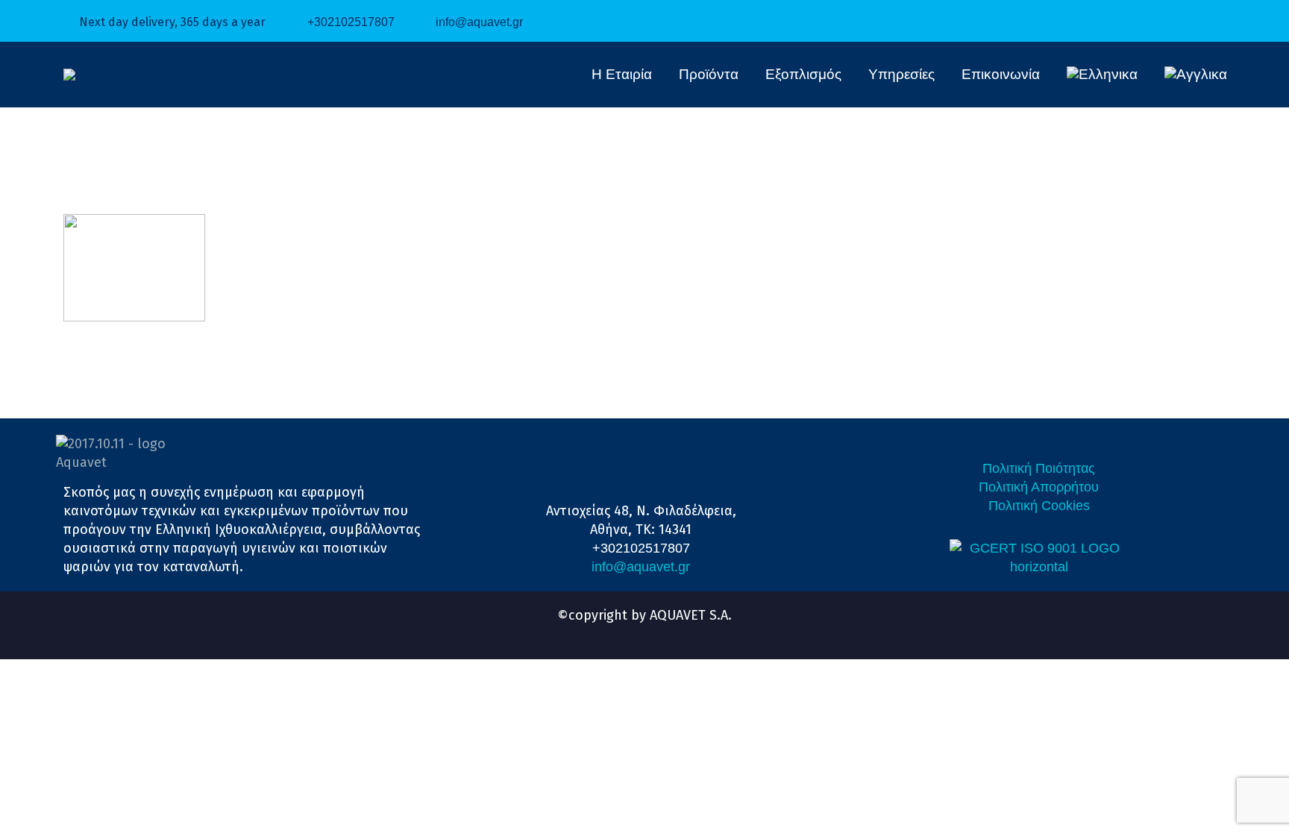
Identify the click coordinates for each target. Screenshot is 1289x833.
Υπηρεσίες (901, 74)
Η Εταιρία (622, 74)
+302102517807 (351, 22)
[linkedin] (631, 631)
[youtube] (658, 631)
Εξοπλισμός (803, 74)
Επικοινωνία (1001, 74)
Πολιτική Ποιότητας (1038, 468)
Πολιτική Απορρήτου (1039, 487)
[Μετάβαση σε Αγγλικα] (1195, 74)
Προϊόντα (708, 74)
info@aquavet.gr (479, 22)
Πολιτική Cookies (1039, 505)
